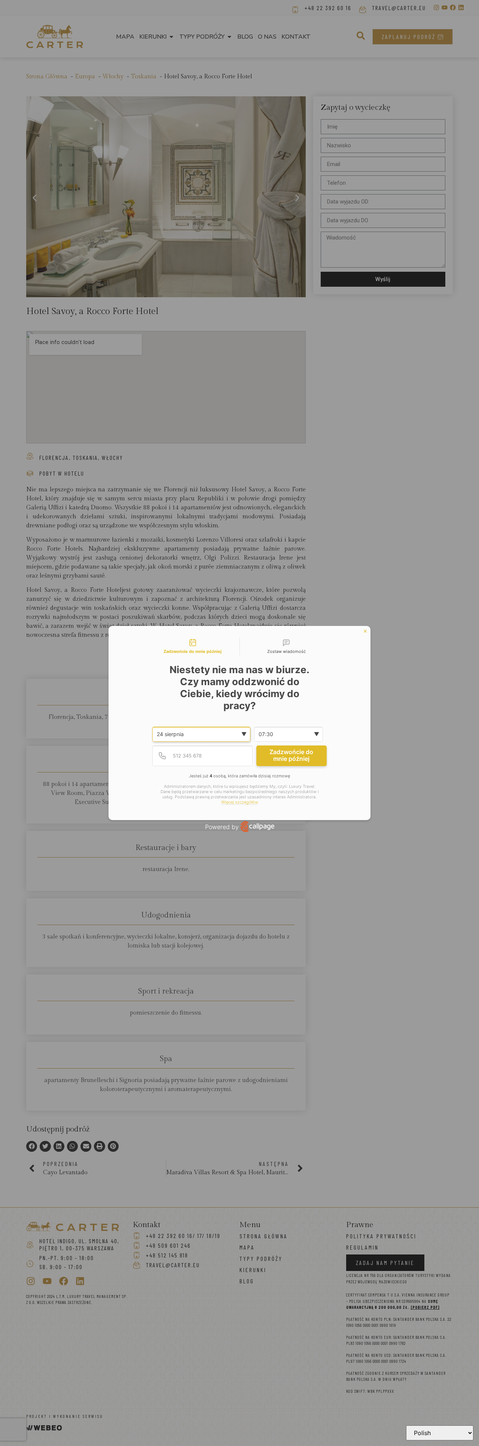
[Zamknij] (365, 631)
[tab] (193, 646)
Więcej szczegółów (239, 802)
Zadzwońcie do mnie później (291, 755)
